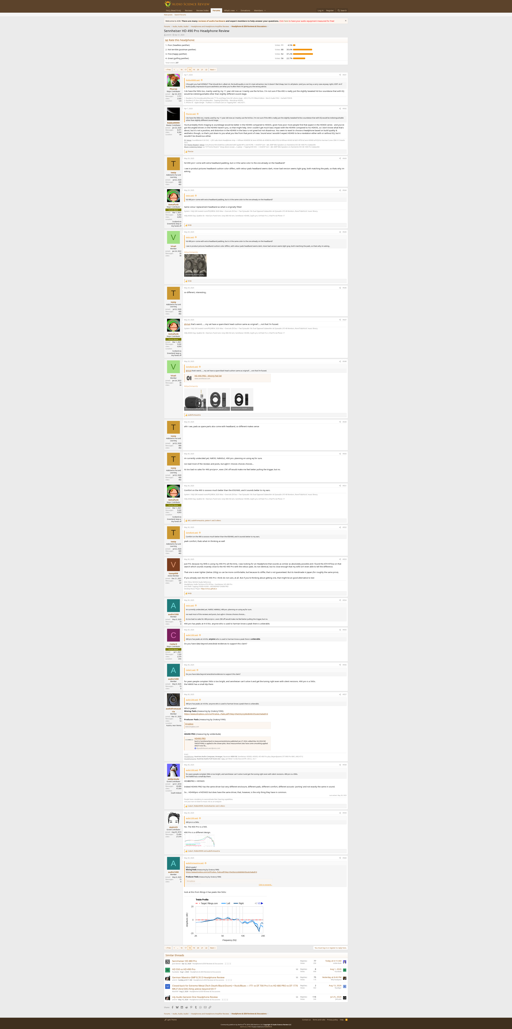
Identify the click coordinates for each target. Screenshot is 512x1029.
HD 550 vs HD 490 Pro (183, 969)
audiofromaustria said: (195, 863)
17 (186, 69)
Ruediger (338, 988)
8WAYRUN (268, 1027)
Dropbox (189, 723)
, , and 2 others (206, 806)
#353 (345, 559)
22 (206, 69)
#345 (345, 232)
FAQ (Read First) (173, 10)
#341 (345, 75)
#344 (345, 190)
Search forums (180, 14)
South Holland (176, 793)
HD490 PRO (200, 738)
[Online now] (173, 201)
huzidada (175, 972)
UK (180, 134)
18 (190, 69)
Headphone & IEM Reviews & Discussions (207, 963)
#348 (345, 361)
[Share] (340, 74)
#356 (345, 665)
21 (202, 69)
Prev (169, 69)
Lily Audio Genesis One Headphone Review (195, 996)
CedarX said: (191, 670)
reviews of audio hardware (212, 21)
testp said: (190, 195)
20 (198, 69)
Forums (216, 10)
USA (179, 659)
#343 (345, 158)
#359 (345, 813)
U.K (180, 101)
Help (342, 1019)
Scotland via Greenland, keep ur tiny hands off (174, 223)
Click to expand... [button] (265, 884)
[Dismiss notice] (345, 21)
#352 (345, 527)
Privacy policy (332, 1019)
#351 (345, 486)
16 (181, 69)
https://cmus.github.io (209, 589)
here (286, 21)
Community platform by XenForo (242, 1025)
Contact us (306, 1019)
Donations (245, 10)
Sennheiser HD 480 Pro (184, 960)
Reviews (188, 10)
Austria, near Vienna (173, 725)
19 (194, 69)
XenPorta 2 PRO (245, 1027)
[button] (237, 10)
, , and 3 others (204, 520)
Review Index (202, 10)
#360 (345, 858)
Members (258, 10)
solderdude (337, 963)
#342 (345, 108)
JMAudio (338, 999)
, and (204, 851)
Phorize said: (191, 114)
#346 (345, 288)
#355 (345, 630)
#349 (345, 422)
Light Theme (171, 1019)
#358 (345, 765)
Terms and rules (319, 1019)
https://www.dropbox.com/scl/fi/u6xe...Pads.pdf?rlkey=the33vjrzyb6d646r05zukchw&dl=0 (226, 713)
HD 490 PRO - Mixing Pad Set (208, 375)
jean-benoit (176, 963)
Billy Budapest (336, 979)
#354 (345, 600)
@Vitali (187, 324)
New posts (168, 14)
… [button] (177, 69)
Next (212, 69)
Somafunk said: (192, 366)
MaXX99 (175, 991)
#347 (345, 320)
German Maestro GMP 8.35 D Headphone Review (198, 977)
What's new (229, 10)
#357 (345, 694)
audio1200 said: (192, 635)
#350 (345, 454)
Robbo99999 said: (193, 80)
